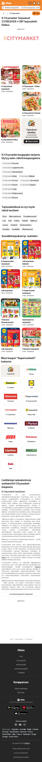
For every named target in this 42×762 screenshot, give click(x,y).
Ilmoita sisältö (21, 665)
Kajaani (28, 185)
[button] (34, 3)
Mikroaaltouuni (15, 216)
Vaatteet (14, 225)
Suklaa (16, 221)
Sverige (5, 737)
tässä (3, 557)
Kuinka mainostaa (21, 689)
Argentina (14, 729)
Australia (22, 729)
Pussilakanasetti (29, 216)
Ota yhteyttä (21, 660)
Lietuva (19, 734)
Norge (33, 734)
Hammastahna (25, 225)
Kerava (10, 198)
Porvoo (10, 180)
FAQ (21, 656)
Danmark (23, 732)
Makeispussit (27, 229)
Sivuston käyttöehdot (21, 753)
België (29, 729)
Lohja (9, 189)
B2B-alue (21, 692)
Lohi (4, 221)
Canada (35, 729)
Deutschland (14, 732)
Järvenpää (29, 180)
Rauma (10, 185)
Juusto (5, 225)
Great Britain (6, 734)
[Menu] (38, 3)
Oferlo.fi (37, 567)
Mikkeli (26, 176)
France (30, 732)
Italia (13, 734)
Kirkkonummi (12, 193)
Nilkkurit (33, 221)
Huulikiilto (16, 229)
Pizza (4, 216)
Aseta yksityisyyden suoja (20, 748)
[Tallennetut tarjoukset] (30, 3)
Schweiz (5, 732)
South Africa (13, 737)
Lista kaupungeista (21, 669)
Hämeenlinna (12, 172)
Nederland (26, 734)
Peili (10, 221)
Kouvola (10, 163)
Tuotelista (21, 673)
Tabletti (25, 221)
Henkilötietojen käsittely (21, 757)
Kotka (9, 176)
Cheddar (5, 229)
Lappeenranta (12, 168)
